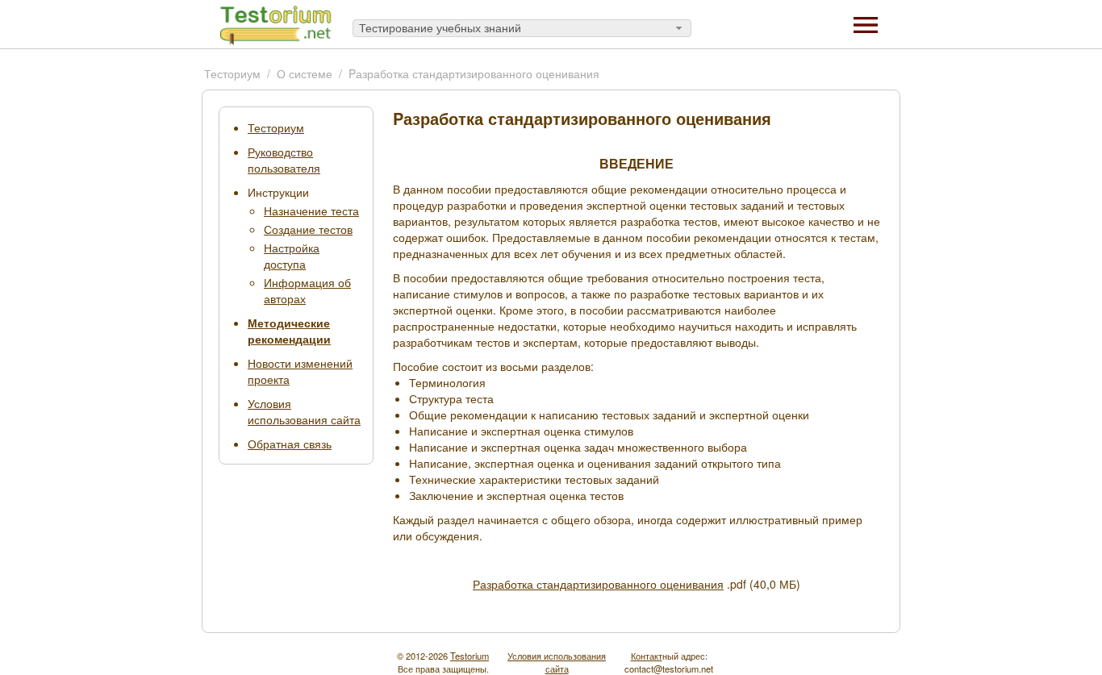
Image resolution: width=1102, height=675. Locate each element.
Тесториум (232, 73)
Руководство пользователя (284, 160)
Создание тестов (308, 229)
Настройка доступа (291, 256)
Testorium (469, 655)
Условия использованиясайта (556, 662)
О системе (304, 73)
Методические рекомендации (289, 331)
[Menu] (865, 23)
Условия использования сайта (304, 411)
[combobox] (522, 28)
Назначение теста (311, 210)
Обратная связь (290, 443)
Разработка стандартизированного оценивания (598, 584)
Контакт (646, 655)
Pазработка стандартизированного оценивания (474, 73)
